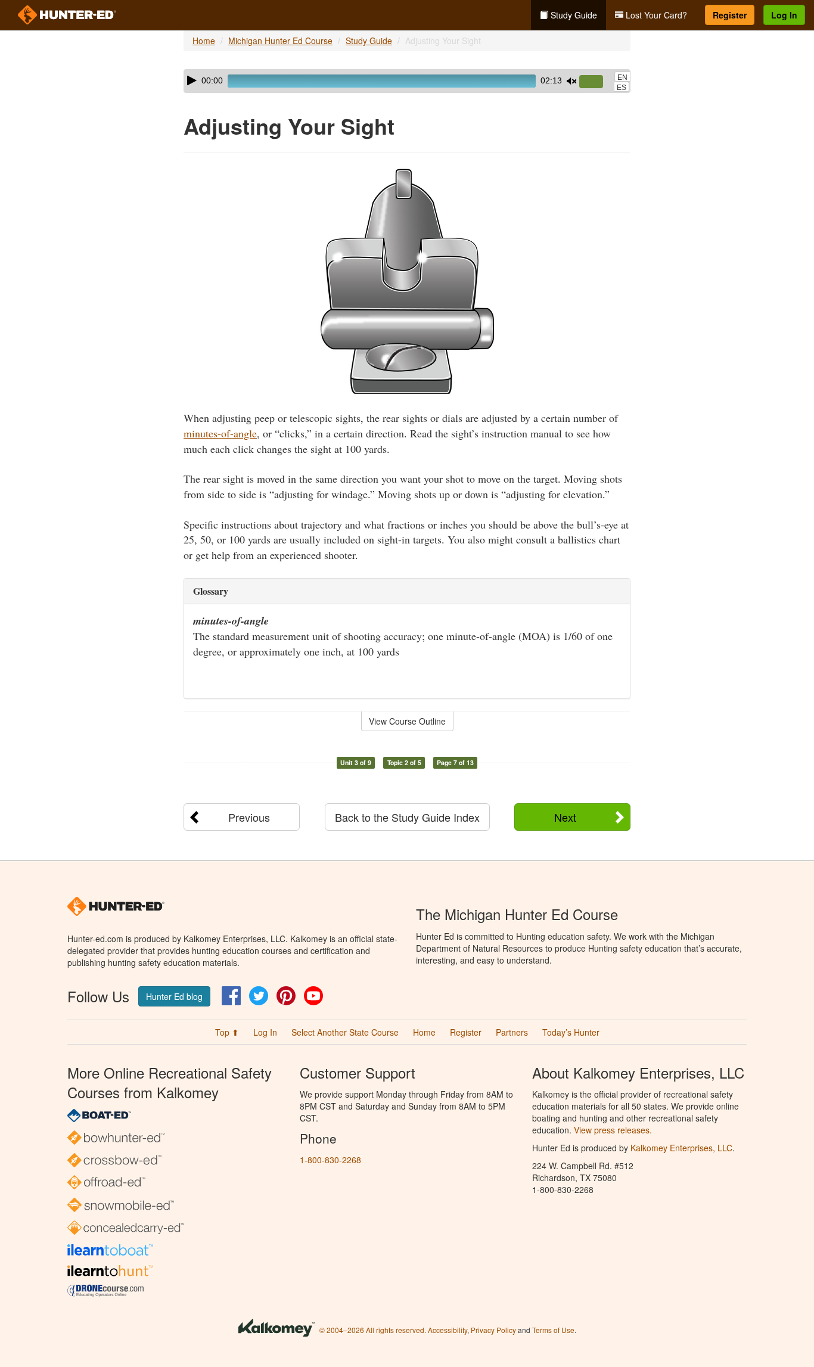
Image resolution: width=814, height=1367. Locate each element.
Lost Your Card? (655, 15)
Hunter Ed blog (174, 996)
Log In (784, 15)
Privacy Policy (493, 1330)
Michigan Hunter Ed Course (280, 40)
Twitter (258, 995)
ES (621, 87)
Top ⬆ (227, 1032)
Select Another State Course (345, 1032)
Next (565, 817)
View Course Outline (407, 721)
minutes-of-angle (220, 433)
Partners (512, 1032)
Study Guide (572, 15)
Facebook (231, 995)
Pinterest (286, 995)
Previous (249, 817)
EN (622, 77)
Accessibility (447, 1330)
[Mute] (571, 81)
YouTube (313, 995)
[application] (407, 81)
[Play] (192, 80)
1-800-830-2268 (330, 1160)
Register (730, 15)
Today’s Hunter (570, 1032)
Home (203, 40)
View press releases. (613, 1130)
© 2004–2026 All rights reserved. (372, 1330)
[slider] (596, 82)
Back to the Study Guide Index (407, 817)
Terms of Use (553, 1330)
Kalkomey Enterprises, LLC (681, 1148)
